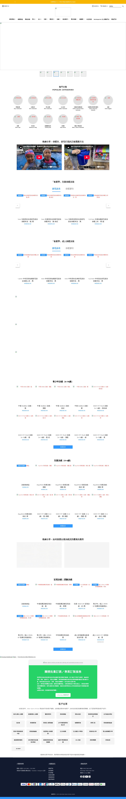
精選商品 (20, 19)
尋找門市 (114, 19)
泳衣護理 (50, 771)
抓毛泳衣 (56, 188)
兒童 (45, 19)
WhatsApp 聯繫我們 (63, 695)
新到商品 (12, 19)
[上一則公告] (15, 2)
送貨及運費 (51, 775)
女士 (39, 19)
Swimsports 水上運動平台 (101, 19)
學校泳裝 (27, 19)
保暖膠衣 (70, 188)
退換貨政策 (51, 777)
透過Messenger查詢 (85, 773)
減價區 (81, 19)
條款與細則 (51, 779)
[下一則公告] (111, 2)
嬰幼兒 (52, 19)
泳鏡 (58, 19)
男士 (33, 19)
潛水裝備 (73, 19)
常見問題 (50, 773)
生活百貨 (89, 19)
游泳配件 (65, 19)
